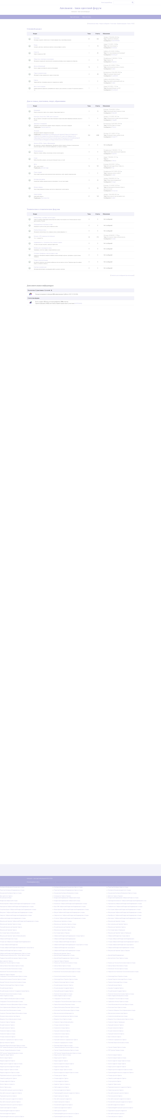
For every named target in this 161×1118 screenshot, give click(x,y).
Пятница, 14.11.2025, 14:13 (111, 133)
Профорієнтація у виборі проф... (116, 135)
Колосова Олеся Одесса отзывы (117, 1007)
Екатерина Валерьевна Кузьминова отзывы (12, 887)
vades (113, 175)
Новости (36, 52)
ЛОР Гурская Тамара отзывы (116, 1050)
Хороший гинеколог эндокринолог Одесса (66, 1039)
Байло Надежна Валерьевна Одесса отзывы (12, 998)
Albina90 (114, 113)
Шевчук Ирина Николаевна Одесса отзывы (12, 965)
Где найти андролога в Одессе (116, 1104)
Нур (113, 167)
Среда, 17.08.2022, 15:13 (110, 157)
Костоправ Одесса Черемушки (116, 930)
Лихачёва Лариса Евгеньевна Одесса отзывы (12, 1045)
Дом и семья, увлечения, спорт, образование (46, 101)
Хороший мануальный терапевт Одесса (11, 927)
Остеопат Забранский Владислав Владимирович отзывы (70, 918)
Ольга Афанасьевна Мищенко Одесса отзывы (12, 1007)
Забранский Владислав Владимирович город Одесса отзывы (71, 944)
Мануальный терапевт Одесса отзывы (10, 924)
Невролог (74, 134)
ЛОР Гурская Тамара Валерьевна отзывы (11, 1053)
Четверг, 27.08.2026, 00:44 (111, 37)
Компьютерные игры (40, 230)
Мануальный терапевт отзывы (116, 921)
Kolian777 (114, 137)
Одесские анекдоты (112, 46)
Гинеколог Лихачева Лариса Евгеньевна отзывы (13, 1013)
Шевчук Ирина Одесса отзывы (62, 965)
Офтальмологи (60, 139)
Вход (110, 2)
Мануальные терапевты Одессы (117, 927)
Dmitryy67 (114, 54)
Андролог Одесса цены (114, 1084)
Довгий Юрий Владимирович (116, 955)
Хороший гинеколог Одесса (116, 1025)
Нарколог (68, 134)
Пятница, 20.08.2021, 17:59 (111, 235)
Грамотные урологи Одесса (115, 1090)
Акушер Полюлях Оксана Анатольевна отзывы (13, 982)
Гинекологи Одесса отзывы (7, 1033)
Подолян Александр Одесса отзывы (64, 982)
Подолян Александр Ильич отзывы (117, 982)
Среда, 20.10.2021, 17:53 (110, 86)
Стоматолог (64, 136)
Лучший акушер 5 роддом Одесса (117, 991)
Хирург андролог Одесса (61, 1060)
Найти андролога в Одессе (61, 1087)
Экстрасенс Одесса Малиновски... (116, 237)
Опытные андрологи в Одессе (62, 1090)
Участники (113, 23)
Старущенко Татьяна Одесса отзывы (118, 998)
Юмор (35, 45)
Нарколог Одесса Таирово (61, 961)
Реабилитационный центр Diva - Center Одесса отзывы (15, 955)
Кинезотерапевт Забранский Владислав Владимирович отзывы (17, 903)
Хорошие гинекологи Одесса (116, 1033)
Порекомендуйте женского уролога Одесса (12, 1116)
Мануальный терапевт (58, 134)
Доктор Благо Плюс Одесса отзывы (118, 958)
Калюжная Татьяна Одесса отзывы (118, 968)
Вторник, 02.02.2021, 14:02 (111, 164)
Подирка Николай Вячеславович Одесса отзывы (13, 958)
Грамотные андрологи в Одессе (63, 1107)
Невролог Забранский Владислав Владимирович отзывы (16, 915)
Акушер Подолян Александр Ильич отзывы (120, 979)
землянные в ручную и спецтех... (116, 67)
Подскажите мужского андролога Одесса (119, 1087)
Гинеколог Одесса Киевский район (63, 1022)
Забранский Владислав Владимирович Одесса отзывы (15, 953)
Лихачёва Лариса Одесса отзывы (63, 1045)
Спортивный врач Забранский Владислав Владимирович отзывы (18, 909)
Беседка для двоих (39, 179)
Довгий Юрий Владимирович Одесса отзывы (66, 958)
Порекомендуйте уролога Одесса (63, 1116)
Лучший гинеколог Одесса (7, 1025)
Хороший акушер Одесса (115, 985)
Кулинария (37, 110)
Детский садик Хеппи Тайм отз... (115, 166)
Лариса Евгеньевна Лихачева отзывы (64, 1004)
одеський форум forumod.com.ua (88, 882)
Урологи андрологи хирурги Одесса (64, 1063)
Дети (35, 164)
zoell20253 (115, 76)
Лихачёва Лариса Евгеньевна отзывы (118, 1042)
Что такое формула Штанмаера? (116, 53)
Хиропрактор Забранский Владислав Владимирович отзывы (125, 903)
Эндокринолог (66, 138)
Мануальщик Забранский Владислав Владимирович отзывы (125, 912)
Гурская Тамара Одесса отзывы (117, 1047)
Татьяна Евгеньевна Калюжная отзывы (11, 968)
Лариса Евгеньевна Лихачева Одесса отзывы (66, 1007)
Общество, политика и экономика (44, 59)
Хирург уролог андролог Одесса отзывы (11, 1063)
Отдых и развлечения (40, 73)
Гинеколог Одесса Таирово (7, 1022)
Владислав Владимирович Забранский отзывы (67, 897)
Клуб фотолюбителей (40, 267)
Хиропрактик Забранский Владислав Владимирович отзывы (17, 906)
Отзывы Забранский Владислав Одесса (65, 941)
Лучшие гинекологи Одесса (115, 1028)
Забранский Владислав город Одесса (64, 947)
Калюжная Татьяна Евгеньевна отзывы (11, 971)
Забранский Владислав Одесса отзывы (11, 950)
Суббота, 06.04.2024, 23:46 (111, 79)
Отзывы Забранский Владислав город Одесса (120, 944)
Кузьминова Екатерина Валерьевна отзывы (66, 893)
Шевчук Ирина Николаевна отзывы (118, 965)
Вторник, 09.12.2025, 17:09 (111, 65)
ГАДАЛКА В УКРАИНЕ (113, 39)
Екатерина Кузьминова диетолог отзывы (119, 890)
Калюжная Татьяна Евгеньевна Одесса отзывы (67, 971)
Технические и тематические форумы (43, 209)
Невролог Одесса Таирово (7, 974)
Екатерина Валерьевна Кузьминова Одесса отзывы (68, 887)
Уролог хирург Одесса (6, 1058)
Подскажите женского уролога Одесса (11, 1075)
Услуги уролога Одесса (114, 1081)
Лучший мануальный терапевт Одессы (64, 927)
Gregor (114, 182)
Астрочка (114, 190)
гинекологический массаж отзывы (118, 1016)
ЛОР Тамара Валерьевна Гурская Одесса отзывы (13, 1047)
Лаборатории (69, 139)
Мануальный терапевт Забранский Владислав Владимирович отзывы (19, 921)
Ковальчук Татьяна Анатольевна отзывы (65, 963)
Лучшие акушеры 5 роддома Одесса (64, 988)
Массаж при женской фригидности (64, 1013)
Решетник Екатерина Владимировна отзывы (12, 890)
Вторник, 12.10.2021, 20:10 (111, 185)
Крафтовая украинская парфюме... (116, 152)
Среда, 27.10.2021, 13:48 (110, 44)
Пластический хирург (55, 138)
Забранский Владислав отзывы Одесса (119, 936)
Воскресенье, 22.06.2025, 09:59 (112, 72)
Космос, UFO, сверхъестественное (44, 236)
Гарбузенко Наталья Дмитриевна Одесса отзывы (13, 1004)
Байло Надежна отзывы (6, 995)
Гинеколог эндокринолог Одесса (117, 1039)
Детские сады (44, 168)
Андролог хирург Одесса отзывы (63, 1069)
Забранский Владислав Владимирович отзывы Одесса (69, 936)
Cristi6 (113, 239)
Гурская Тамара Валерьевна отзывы (10, 1050)
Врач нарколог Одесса (6, 961)
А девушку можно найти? (114, 173)
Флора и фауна (38, 187)
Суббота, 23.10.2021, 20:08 (111, 51)
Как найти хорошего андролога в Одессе (11, 1099)
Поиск (129, 23)
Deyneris (114, 61)
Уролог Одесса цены (5, 1087)
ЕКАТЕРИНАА (116, 40)
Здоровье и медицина (40, 123)
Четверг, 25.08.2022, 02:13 (111, 178)
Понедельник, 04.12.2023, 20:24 (112, 171)
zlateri (113, 69)
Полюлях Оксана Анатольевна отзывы (11, 994)
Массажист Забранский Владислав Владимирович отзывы (124, 918)
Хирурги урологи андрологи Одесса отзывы (120, 1069)
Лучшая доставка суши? (113, 74)
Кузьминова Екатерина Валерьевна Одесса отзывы (122, 893)
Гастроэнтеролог (39, 139)
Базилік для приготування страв (116, 111)
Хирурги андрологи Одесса (7, 1060)
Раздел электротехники (41, 260)
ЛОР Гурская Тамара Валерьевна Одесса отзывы (67, 1053)
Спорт (35, 158)
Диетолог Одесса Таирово (115, 896)
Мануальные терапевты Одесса (62, 930)
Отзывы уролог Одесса (60, 1075)
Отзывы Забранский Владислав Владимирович (121, 938)
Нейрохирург (37, 138)
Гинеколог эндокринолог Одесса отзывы (11, 1039)
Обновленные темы (93, 23)
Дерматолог (71, 136)
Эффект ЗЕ (110, 60)
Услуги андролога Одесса (61, 1081)
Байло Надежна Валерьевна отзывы (118, 995)
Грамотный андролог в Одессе (8, 1107)
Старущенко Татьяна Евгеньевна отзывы (11, 1001)
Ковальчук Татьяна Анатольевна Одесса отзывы (121, 963)
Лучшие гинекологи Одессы (115, 1031)
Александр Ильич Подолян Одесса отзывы (66, 979)
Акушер (43, 134)
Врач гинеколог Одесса (114, 1036)
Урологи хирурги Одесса (115, 1055)
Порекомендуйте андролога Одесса (10, 1110)
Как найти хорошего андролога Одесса (11, 1093)
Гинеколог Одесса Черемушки (116, 1022)
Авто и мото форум (39, 86)
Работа (36, 80)
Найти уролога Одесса (60, 1110)
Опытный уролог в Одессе (115, 1116)
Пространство (45, 198)
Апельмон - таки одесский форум (80, 8)
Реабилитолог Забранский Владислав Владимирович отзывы (125, 906)
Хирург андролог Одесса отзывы (9, 1069)
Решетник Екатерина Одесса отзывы (118, 887)
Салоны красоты (45, 127)
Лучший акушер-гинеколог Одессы (63, 985)
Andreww (114, 47)
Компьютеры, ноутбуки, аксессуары (44, 217)
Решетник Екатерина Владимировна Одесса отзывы (68, 890)
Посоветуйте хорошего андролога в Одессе (120, 1102)
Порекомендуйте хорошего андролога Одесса (66, 1093)
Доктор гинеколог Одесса (7, 1042)
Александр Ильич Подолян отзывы (117, 976)
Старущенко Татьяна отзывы (62, 998)
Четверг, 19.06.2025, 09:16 (111, 194)
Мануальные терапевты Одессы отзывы (65, 924)
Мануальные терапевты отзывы (63, 921)
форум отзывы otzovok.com (48, 882)
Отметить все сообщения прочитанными (122, 275)
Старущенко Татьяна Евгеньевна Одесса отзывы (13, 976)
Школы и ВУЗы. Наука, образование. (44, 143)
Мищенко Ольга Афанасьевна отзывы (10, 1019)
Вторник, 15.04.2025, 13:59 (111, 109)
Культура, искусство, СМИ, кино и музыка (46, 116)
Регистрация (104, 2)
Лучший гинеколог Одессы (7, 1028)
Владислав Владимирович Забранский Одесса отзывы (123, 897)
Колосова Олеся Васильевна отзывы (10, 1010)
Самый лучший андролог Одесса (117, 1078)
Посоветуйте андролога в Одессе (63, 1104)
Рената (114, 127)
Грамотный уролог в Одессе (62, 1102)
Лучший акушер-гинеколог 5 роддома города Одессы (14, 991)
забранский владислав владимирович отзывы (13, 918)
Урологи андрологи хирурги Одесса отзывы (66, 1072)
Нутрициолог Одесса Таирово (62, 896)
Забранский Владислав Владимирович (65, 938)
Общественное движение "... (114, 180)
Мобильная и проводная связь (43, 248)
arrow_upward (157, 1114)
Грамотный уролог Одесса (61, 1096)
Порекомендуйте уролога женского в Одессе (66, 1113)
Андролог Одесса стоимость (62, 1084)
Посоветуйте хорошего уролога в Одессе (11, 1090)
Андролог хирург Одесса (7, 1055)
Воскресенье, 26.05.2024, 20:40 (112, 123)
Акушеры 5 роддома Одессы (116, 988)
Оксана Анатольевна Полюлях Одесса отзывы (13, 979)
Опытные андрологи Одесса (8, 1113)
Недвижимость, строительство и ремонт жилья (48, 242)
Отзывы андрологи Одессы (7, 1081)
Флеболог (57, 136)
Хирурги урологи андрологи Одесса (10, 1066)
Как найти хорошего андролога (63, 1099)
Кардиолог (47, 139)
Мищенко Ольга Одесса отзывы (63, 1019)
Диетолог (48, 134)
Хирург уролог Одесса (60, 1058)
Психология (45, 138)
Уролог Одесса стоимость (7, 1084)
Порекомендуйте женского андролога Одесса (120, 1072)
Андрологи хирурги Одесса (61, 1066)
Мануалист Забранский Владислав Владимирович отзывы (16, 912)
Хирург (53, 139)
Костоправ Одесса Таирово (62, 933)
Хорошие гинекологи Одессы (62, 1031)
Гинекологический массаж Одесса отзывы (66, 1016)
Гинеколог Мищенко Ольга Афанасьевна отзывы (121, 1010)
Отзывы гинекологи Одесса (7, 1036)
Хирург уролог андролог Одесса (117, 1066)
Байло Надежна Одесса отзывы (63, 995)
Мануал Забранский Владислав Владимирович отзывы (69, 912)
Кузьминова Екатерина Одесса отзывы (11, 893)
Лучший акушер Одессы (6, 988)
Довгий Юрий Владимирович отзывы (64, 955)
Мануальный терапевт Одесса (8, 930)
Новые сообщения (104, 23)
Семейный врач (75, 138)
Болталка (36, 38)
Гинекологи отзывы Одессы (62, 1028)
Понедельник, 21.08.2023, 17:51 (112, 150)
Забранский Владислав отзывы (9, 938)
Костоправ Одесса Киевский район (10, 933)
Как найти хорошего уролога (116, 1113)
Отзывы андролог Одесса (61, 1078)
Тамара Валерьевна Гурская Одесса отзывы (66, 1047)
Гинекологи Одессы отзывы (7, 1031)
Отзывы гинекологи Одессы (62, 1025)
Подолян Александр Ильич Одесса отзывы (12, 985)
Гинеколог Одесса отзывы (61, 1036)
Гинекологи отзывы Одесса (61, 1033)
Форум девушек (38, 151)
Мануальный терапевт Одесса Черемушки (119, 933)
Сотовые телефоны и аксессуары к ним (46, 253)
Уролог (52, 136)
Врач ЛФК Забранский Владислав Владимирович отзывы (70, 906)
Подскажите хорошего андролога (117, 1110)
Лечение (36, 131)
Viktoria (114, 160)
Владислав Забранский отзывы (9, 900)
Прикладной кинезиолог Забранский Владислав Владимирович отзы (127, 900)
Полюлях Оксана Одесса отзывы (63, 994)
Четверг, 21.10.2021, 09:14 (111, 116)
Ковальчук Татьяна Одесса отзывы (10, 963)
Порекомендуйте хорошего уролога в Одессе (120, 1107)
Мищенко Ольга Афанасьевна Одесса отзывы (121, 1019)
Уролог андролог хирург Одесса (117, 1063)
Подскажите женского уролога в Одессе (11, 1104)
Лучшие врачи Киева (5, 897)
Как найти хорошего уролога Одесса (118, 1093)
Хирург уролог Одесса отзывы (62, 1055)
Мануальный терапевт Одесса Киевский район (13, 936)
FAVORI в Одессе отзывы (113, 125)
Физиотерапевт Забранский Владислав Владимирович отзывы (71, 909)
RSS (132, 23)
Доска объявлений (39, 66)
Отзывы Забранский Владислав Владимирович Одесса (123, 941)
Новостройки (38, 194)
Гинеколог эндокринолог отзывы (63, 1042)
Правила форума (121, 23)
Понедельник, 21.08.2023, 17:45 (112, 58)
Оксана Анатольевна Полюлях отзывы (65, 976)
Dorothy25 (115, 90)
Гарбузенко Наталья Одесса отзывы (118, 1001)
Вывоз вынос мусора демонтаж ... (116, 196)
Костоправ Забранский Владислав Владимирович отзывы (124, 909)
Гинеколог (37, 136)
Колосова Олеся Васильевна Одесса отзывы (66, 1010)
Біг (107, 159)
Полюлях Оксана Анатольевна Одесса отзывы (121, 994)
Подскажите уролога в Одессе (8, 1096)
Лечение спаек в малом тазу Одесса (10, 1016)
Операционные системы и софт (43, 224)
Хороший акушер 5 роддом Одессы (63, 991)
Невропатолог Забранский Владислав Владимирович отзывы (71, 915)
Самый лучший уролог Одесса (8, 1078)
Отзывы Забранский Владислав (9, 944)
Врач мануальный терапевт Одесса (118, 924)
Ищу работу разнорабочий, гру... (116, 81)
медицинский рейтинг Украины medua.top (67, 882)
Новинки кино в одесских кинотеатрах (117, 118)
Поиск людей (38, 172)
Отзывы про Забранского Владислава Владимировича (15, 941)
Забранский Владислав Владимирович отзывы (121, 947)
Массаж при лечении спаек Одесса (117, 1013)
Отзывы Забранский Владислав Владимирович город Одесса (17, 947)
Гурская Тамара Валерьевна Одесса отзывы (66, 1050)
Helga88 (114, 120)
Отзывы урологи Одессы (115, 1075)
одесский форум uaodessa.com (107, 882)
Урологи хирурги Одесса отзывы (117, 1058)
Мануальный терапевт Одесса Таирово (119, 950)
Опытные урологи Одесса (115, 1096)
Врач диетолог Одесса (6, 896)
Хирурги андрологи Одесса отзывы (10, 1072)
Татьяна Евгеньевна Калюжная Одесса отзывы (67, 968)
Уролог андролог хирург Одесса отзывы (119, 1060)
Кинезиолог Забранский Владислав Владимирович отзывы (70, 903)
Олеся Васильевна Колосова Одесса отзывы (120, 1004)
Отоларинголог (44, 136)
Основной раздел (34, 29)
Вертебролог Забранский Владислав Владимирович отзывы (124, 915)
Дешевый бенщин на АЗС (113, 88)
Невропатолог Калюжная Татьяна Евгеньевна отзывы (123, 971)
